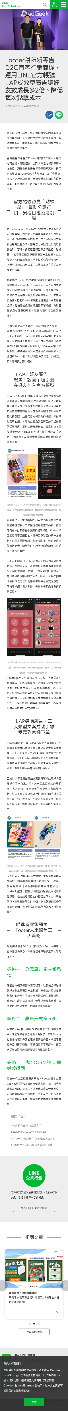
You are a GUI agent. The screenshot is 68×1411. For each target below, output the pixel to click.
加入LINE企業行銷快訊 (34, 1208)
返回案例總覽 (34, 1332)
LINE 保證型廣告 (43, 1145)
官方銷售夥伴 (20, 1126)
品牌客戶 (36, 1126)
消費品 (16, 1139)
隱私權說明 (22, 1391)
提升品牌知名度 (46, 1139)
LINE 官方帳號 (21, 1145)
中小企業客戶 (20, 1132)
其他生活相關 (38, 1132)
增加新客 (29, 1139)
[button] (30, 1324)
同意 (34, 1402)
